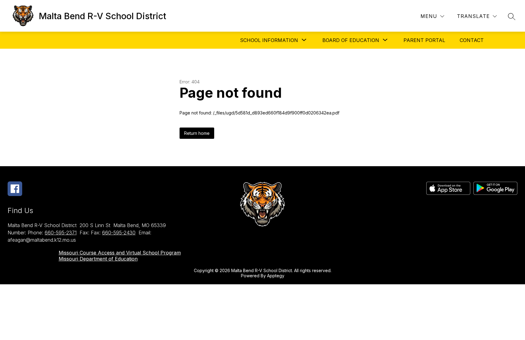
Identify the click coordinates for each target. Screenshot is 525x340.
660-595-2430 (119, 233)
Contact (472, 40)
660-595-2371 (61, 233)
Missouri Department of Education (98, 259)
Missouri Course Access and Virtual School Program (120, 253)
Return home (197, 133)
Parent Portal (424, 40)
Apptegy (275, 275)
